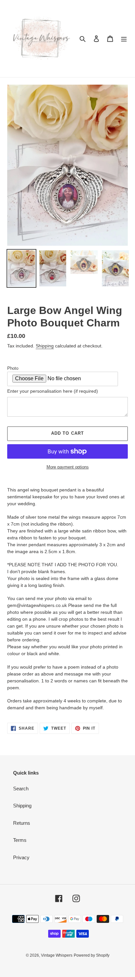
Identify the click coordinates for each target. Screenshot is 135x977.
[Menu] (124, 38)
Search (21, 788)
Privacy (21, 857)
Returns (21, 823)
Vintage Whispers (56, 955)
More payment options (68, 467)
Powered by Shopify (91, 955)
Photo (12, 368)
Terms (20, 840)
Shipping (45, 345)
